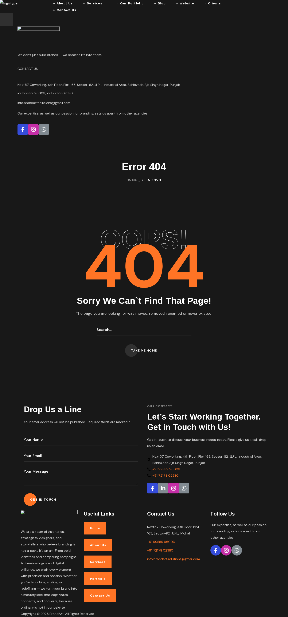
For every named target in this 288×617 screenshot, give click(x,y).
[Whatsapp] (44, 129)
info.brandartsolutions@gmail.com (173, 559)
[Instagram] (33, 129)
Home (132, 180)
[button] (144, 350)
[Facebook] (22, 129)
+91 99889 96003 (161, 542)
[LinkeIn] (163, 488)
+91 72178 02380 (160, 550)
